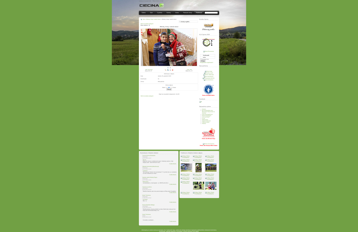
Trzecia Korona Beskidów (148, 155)
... (143, 218)
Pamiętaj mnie (205, 59)
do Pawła (145, 199)
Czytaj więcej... (173, 163)
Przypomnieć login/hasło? (206, 62)
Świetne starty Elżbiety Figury (149, 177)
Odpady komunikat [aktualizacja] (150, 166)
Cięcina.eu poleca (147, 187)
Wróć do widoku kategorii (147, 23)
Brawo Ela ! (146, 181)
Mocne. (144, 160)
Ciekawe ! (145, 170)
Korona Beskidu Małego (148, 205)
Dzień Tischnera (146, 195)
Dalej (188, 69)
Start (144, 19)
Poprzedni (150, 69)
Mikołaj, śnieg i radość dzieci (153, 19)
